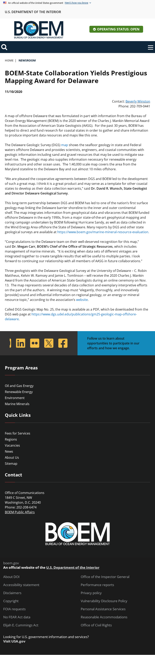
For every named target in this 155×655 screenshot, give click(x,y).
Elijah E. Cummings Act (20, 625)
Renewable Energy (19, 392)
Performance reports (97, 585)
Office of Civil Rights (96, 625)
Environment (15, 398)
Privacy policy (91, 593)
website (82, 299)
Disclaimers (12, 593)
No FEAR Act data (16, 617)
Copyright (11, 601)
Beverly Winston (138, 101)
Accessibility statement (21, 585)
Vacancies (12, 445)
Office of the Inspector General (105, 577)
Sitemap (11, 463)
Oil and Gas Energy (19, 386)
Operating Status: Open (118, 29)
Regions (11, 439)
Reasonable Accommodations (104, 617)
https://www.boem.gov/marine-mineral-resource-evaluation (102, 232)
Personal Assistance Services (103, 609)
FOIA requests (14, 609)
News (9, 451)
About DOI (11, 577)
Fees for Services (17, 433)
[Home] (39, 30)
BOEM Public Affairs (20, 512)
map (64, 145)
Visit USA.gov (14, 641)
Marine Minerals (17, 404)
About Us (12, 457)
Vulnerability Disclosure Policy (104, 601)
